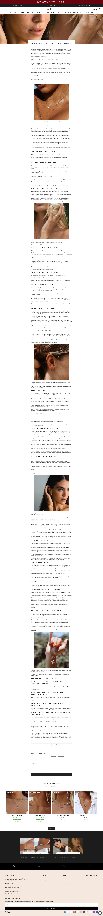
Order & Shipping (66, 884)
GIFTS (81, 12)
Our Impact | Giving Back (45, 880)
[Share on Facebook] (36, 744)
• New (33, 12)
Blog (42, 892)
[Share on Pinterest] (57, 744)
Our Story (43, 878)
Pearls (53, 12)
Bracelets (68, 12)
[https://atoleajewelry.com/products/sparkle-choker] (51, 101)
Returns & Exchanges (67, 886)
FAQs (64, 878)
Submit (51, 774)
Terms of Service (61, 756)
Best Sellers (13, 12)
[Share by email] (67, 744)
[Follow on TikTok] (14, 893)
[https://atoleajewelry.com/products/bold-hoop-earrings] (51, 493)
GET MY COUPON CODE (51, 908)
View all (51, 828)
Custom (22, 12)
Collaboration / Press (45, 886)
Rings (87, 880)
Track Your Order (66, 882)
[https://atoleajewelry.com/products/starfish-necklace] (51, 650)
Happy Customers (44, 882)
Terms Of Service (66, 888)
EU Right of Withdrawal (67, 894)
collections (89, 12)
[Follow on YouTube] (11, 893)
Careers (42, 890)
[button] (100, 913)
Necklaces (40, 12)
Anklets (75, 12)
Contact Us (65, 880)
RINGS (47, 12)
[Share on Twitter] (46, 744)
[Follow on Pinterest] (8, 893)
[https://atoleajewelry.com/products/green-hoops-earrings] (51, 362)
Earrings (60, 12)
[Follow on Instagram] (5, 893)
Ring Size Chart (66, 892)
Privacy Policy (53, 756)
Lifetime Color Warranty (45, 884)
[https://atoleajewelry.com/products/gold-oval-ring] (51, 220)
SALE (27, 12)
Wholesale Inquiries (44, 888)
